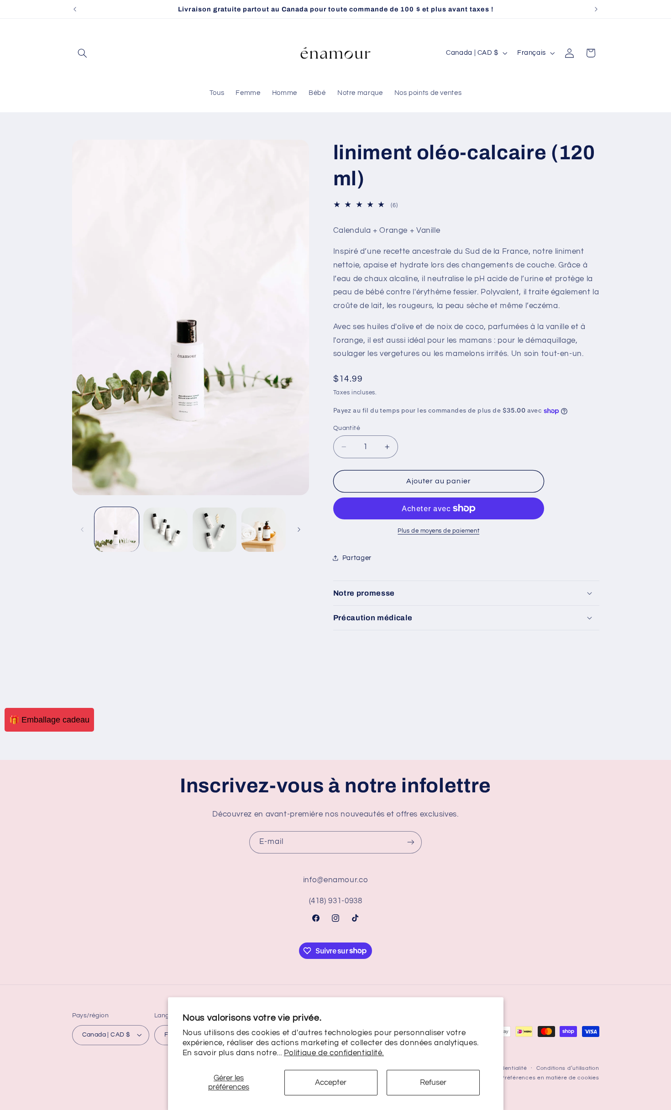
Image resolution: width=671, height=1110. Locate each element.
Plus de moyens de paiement (438, 531)
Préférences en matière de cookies (550, 1077)
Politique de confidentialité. (334, 1053)
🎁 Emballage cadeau (49, 719)
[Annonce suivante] (596, 9)
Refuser (433, 1083)
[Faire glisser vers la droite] (299, 529)
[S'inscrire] (410, 842)
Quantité (346, 428)
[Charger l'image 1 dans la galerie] (116, 530)
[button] (82, 52)
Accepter (330, 1083)
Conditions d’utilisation (567, 1068)
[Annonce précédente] (75, 9)
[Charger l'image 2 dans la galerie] (165, 530)
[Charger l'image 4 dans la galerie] (263, 530)
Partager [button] (357, 558)
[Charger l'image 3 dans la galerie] (215, 530)
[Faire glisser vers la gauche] (82, 529)
